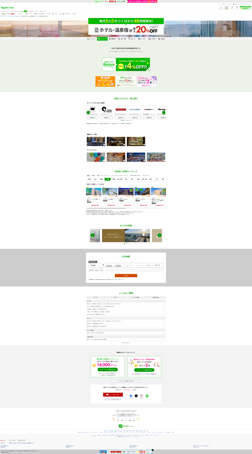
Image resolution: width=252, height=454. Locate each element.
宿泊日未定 (93, 261)
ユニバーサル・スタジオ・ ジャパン (115, 157)
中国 (81, 432)
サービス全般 (136, 297)
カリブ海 (172, 432)
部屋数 (127, 265)
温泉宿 (136, 141)
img (93, 191)
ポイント (116, 297)
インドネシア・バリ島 (102, 432)
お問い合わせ (156, 297)
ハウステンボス (136, 157)
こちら (128, 342)
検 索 (126, 275)
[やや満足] (130, 419)
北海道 (105, 430)
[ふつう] (126, 419)
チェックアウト (118, 264)
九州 (144, 430)
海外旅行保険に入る (4, 445)
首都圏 (115, 430)
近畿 (133, 430)
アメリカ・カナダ (141, 432)
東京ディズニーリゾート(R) (124, 435)
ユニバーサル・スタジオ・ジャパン (137, 435)
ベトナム (118, 432)
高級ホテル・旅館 (116, 141)
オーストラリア (155, 432)
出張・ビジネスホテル (102, 435)
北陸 (128, 430)
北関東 (111, 430)
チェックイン (108, 264)
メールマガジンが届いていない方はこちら (113, 398)
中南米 (160, 432)
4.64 (116, 196)
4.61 (100, 196)
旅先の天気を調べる (133, 445)
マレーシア (123, 432)
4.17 (148, 196)
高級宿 (96, 270)
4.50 (165, 196)
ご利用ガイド (223, 4)
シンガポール (94, 432)
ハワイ (136, 432)
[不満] (118, 419)
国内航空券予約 (121, 436)
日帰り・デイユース (149, 435)
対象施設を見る (94, 117)
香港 (84, 432)
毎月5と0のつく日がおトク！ (15, 16)
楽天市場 (242, 4)
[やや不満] (122, 419)
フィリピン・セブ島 (112, 432)
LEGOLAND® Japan (156, 157)
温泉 (109, 435)
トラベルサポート (135, 436)
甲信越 (124, 430)
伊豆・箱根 (120, 430)
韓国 (79, 432)
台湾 (87, 432)
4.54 (132, 196)
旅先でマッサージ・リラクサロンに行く (201, 445)
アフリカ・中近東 (166, 432)
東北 (108, 430)
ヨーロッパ (148, 432)
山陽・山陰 (137, 430)
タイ (90, 432)
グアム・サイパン (130, 432)
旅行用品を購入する (70, 445)
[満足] (134, 419)
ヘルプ (218, 4)
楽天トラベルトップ (5, 16)
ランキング (156, 435)
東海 (130, 430)
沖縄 (147, 430)
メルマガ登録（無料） (114, 394)
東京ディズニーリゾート (96, 157)
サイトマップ (229, 4)
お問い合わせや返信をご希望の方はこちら (126, 416)
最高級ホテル (96, 141)
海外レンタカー (128, 436)
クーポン (96, 297)
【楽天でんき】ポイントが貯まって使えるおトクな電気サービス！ (21, 443)
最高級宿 (91, 270)
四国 (141, 430)
